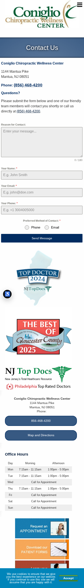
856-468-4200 (41, 420)
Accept (68, 578)
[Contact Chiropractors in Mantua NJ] (42, 528)
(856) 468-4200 (28, 85)
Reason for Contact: (13, 124)
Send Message (42, 238)
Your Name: (9, 168)
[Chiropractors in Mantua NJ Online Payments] (42, 549)
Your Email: (9, 185)
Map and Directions (41, 435)
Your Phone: (9, 203)
